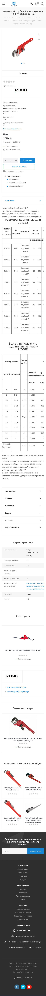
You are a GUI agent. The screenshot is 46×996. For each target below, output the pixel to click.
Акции (23, 889)
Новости (23, 892)
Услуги (23, 879)
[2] (7, 82)
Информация (23, 885)
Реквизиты (23, 873)
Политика (23, 876)
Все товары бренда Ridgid (18, 692)
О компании (23, 869)
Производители (23, 896)
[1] (4, 82)
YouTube (29, 986)
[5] (14, 82)
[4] (11, 82)
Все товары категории (16, 687)
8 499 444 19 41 (24, 930)
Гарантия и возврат (23, 916)
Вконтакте (16, 986)
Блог (23, 899)
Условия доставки (23, 912)
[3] (9, 82)
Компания (23, 865)
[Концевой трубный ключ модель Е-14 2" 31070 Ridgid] (23, 47)
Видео (24, 73)
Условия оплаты (23, 909)
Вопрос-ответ (23, 919)
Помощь (23, 905)
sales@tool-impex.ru (25, 936)
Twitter (23, 986)
